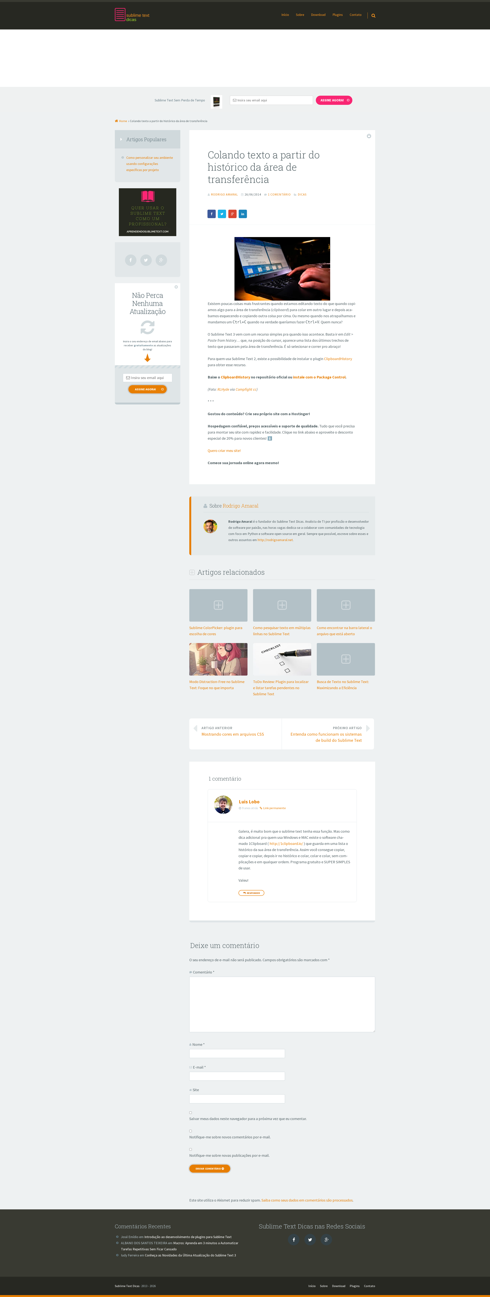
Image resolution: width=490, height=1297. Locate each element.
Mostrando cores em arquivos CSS (233, 731)
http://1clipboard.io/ (286, 843)
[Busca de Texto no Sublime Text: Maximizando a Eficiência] (346, 674)
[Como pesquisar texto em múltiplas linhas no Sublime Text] (282, 620)
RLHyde (223, 389)
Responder (253, 893)
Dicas (302, 194)
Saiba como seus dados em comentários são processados (307, 1200)
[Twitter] (146, 260)
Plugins (337, 15)
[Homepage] (132, 14)
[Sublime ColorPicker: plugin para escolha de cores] (218, 620)
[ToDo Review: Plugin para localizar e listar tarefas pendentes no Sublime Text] (282, 674)
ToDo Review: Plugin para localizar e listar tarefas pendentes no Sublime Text (281, 687)
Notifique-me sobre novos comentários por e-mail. (230, 1137)
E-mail (199, 1067)
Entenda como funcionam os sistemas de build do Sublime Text (326, 734)
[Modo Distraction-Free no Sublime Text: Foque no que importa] (218, 674)
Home (123, 121)
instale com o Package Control (318, 377)
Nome (198, 1044)
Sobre (300, 15)
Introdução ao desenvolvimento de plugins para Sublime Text (188, 1237)
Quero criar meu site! (224, 450)
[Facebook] (130, 260)
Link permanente (274, 808)
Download (318, 15)
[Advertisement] (245, 58)
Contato (356, 15)
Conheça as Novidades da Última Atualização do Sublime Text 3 (190, 1255)
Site (196, 1089)
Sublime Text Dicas (127, 1286)
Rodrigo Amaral (241, 505)
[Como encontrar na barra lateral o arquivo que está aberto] (346, 620)
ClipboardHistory (338, 358)
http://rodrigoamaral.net (275, 540)
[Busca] (370, 10)
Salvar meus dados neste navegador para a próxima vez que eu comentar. (248, 1118)
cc (254, 389)
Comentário (203, 972)
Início (285, 15)
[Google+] (161, 260)
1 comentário (279, 194)
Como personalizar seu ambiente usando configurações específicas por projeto (149, 164)
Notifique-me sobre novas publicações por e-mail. (229, 1155)
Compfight (244, 389)
